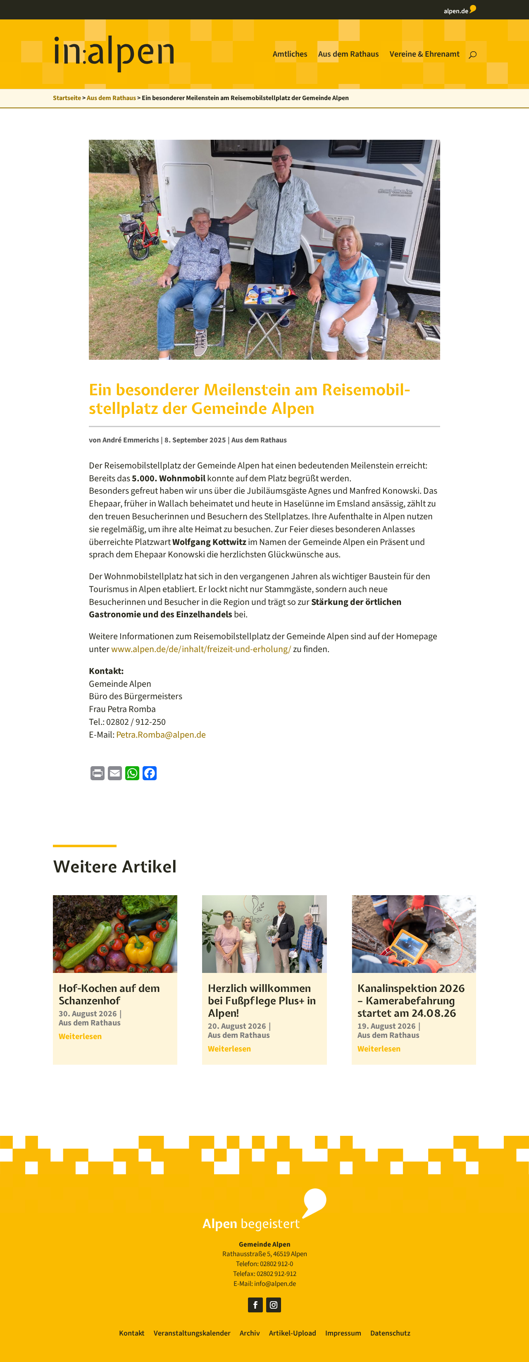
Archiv (250, 1334)
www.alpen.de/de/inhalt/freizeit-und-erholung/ (200, 649)
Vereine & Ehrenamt (425, 55)
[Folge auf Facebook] (255, 1304)
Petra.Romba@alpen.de (161, 734)
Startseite (67, 98)
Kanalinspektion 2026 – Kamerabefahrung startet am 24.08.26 (411, 1000)
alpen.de (456, 11)
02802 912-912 (276, 1274)
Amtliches (290, 55)
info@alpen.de (275, 1284)
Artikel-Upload (292, 1334)
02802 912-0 (276, 1264)
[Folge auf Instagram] (273, 1304)
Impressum (343, 1334)
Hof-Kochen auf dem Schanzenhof (109, 994)
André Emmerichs (130, 440)
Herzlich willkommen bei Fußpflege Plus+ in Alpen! (262, 1000)
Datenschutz (390, 1334)
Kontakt (132, 1334)
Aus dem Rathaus (348, 55)
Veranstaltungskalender (192, 1334)
